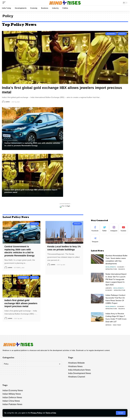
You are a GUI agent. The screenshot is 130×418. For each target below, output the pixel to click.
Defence (108, 325)
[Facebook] (95, 228)
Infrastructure (111, 269)
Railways (121, 269)
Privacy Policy (36, 413)
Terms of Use (51, 413)
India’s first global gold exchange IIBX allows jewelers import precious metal (20, 303)
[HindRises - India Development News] (65, 2)
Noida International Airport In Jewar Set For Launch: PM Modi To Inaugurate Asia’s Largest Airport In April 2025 (115, 279)
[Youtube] (123, 228)
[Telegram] (95, 239)
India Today (117, 325)
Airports (108, 288)
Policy (122, 33)
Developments (110, 267)
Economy (111, 33)
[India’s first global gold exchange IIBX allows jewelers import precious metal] (65, 57)
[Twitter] (104, 228)
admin (7, 102)
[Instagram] (114, 228)
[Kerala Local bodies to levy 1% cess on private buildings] (64, 232)
